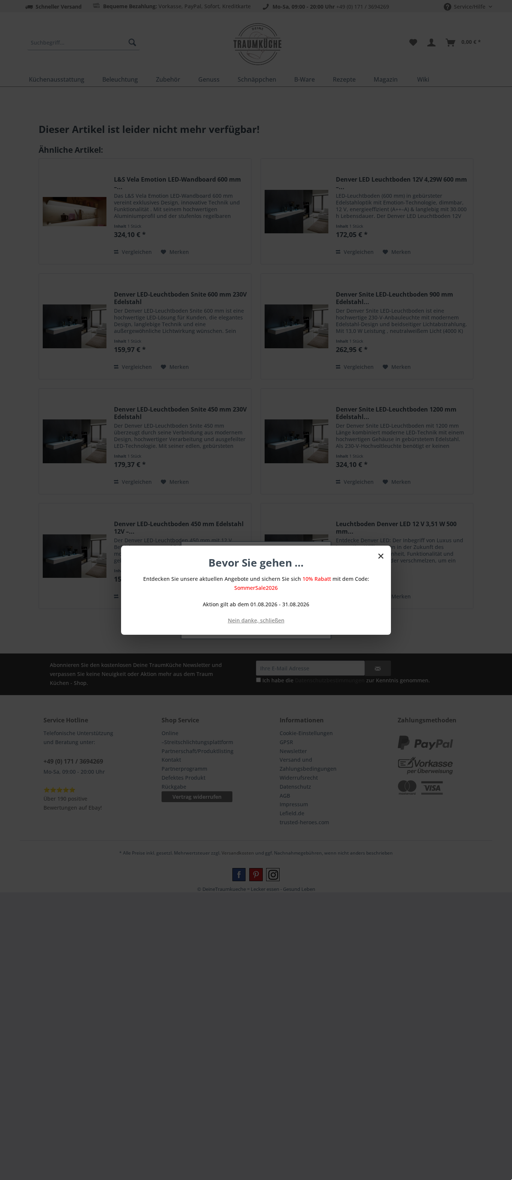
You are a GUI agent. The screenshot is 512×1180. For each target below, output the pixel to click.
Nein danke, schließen (256, 620)
